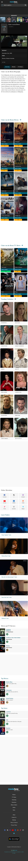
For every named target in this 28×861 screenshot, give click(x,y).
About (14, 814)
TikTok (4, 508)
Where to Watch (5, 143)
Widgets (23, 508)
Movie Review (9, 639)
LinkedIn (13, 502)
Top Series (4, 708)
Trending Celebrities (7, 299)
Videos (14, 807)
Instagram (10, 830)
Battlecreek (4, 191)
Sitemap (14, 819)
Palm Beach (4, 166)
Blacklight (4, 141)
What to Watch (14, 804)
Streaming (14, 799)
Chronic (16, 191)
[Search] (25, 5)
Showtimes (14, 802)
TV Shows (14, 797)
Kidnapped (17, 141)
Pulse (16, 292)
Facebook (5, 830)
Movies (14, 794)
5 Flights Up (17, 215)
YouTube (4, 502)
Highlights (14, 15)
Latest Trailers (5, 515)
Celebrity (11, 26)
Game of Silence (18, 267)
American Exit (18, 166)
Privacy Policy (14, 825)
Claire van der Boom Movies (10, 120)
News (14, 810)
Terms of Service (14, 822)
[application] (14, 41)
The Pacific (4, 267)
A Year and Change (6, 215)
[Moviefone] (14, 2)
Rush (3, 292)
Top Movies (4, 678)
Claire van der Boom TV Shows (10, 245)
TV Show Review (9, 631)
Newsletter (14, 508)
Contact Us (14, 817)
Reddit (23, 502)
